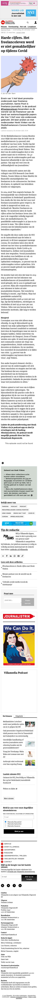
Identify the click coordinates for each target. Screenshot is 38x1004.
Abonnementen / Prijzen (15, 856)
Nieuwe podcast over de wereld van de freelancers (16, 575)
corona (5, 516)
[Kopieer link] (22, 556)
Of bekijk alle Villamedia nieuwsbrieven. (21, 872)
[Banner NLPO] (19, 3)
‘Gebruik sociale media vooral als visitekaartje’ (15, 583)
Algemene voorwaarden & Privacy (18, 997)
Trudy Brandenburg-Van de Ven (11, 948)
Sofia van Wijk (6, 957)
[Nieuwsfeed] (2, 885)
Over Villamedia (11, 847)
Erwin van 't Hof (20, 513)
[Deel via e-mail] (18, 556)
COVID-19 (31, 513)
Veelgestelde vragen (14, 859)
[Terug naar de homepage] (8, 22)
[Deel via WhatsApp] (15, 556)
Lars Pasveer (5, 946)
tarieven (5, 506)
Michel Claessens (7, 951)
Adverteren (9, 850)
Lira (26, 479)
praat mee (20, 32)
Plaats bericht (28, 602)
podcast (14, 506)
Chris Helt (4, 940)
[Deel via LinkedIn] (11, 556)
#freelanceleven (9, 109)
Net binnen (7, 716)
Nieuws (4, 27)
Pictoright (8, 481)
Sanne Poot (5, 30)
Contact (8, 862)
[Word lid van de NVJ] (19, 13)
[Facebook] (14, 885)
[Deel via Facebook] (7, 556)
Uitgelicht (19, 716)
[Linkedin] (20, 885)
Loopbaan (32, 27)
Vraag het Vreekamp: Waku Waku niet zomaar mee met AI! (13, 754)
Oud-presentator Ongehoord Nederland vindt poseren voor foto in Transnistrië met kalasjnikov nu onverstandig (18, 733)
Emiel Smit (4, 959)
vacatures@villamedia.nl (9, 968)
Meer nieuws (9, 798)
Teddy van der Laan (7, 962)
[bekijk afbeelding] (19, 74)
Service (7, 844)
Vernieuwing (13, 27)
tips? (10, 938)
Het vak (23, 27)
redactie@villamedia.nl (9, 935)
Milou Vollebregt (6, 943)
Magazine (8, 853)
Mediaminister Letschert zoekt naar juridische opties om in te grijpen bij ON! (13, 724)
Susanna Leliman (7, 902)
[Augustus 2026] (19, 616)
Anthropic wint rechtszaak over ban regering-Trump (13, 762)
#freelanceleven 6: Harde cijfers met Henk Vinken (18, 567)
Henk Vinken (6, 513)
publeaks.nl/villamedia (19, 549)
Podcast (23, 506)
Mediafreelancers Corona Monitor (15, 510)
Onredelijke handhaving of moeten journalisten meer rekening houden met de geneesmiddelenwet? (13, 744)
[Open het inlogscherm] (35, 22)
